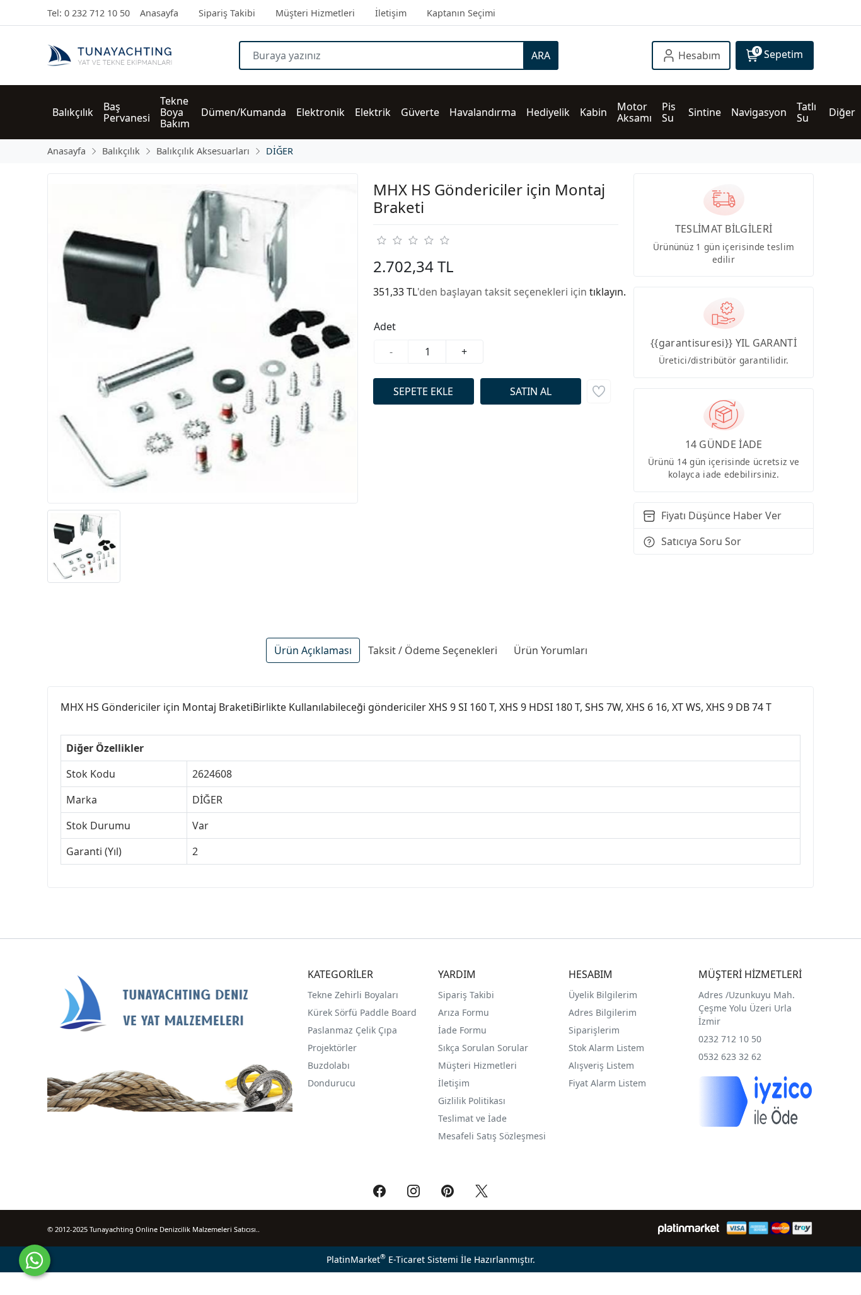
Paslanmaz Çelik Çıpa (352, 1030)
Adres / (713, 995)
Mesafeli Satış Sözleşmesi (492, 1136)
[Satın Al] (530, 391)
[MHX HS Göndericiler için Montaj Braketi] (202, 338)
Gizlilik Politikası (473, 1101)
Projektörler (332, 1048)
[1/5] (381, 240)
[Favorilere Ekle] (598, 391)
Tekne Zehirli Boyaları (353, 995)
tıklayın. (607, 292)
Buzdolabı (329, 1065)
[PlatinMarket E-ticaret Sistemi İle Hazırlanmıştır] (688, 1228)
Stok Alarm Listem (606, 1048)
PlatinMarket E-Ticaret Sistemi (392, 1259)
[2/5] (389, 240)
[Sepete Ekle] (423, 391)
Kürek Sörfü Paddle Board (362, 1012)
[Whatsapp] (34, 1260)
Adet (385, 326)
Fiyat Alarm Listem (607, 1083)
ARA (540, 55)
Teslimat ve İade (472, 1118)
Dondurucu (331, 1083)
